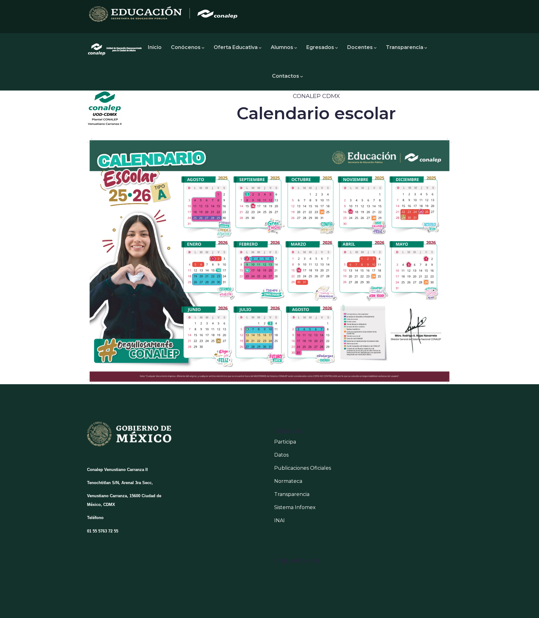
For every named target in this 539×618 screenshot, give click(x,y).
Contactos (285, 76)
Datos (281, 455)
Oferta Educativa (236, 47)
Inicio (155, 47)
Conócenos (186, 47)
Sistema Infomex (295, 507)
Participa (285, 442)
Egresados (320, 47)
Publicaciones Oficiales (302, 468)
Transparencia (404, 47)
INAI (279, 520)
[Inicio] (115, 47)
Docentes (360, 47)
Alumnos (282, 47)
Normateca (288, 481)
